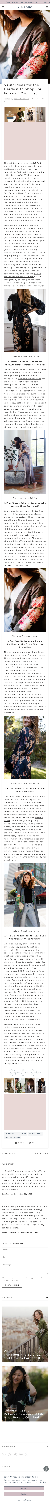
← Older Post (8, 1153)
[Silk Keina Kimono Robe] (25, 493)
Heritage (22, 1134)
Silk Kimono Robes (12, 1137)
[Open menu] (5, 7)
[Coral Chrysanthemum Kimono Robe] (25, 631)
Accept (23, 1488)
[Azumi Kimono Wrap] (25, 778)
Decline (23, 1494)
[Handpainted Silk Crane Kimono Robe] (25, 926)
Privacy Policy (39, 1482)
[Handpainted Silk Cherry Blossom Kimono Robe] (25, 351)
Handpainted (10, 1134)
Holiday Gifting (35, 1134)
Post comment (12, 1285)
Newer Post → (41, 1153)
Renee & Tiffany (21, 99)
